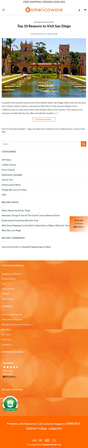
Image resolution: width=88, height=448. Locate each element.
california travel (52, 129)
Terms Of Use (8, 288)
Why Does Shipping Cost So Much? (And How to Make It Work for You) (36, 225)
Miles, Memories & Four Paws (16, 210)
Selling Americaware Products (16, 324)
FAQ (4, 194)
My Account (7, 298)
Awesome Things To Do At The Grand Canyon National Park (31, 215)
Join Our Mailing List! (12, 314)
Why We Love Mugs (11, 230)
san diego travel (39, 129)
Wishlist (6, 293)
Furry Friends (8, 169)
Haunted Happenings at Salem (36, 246)
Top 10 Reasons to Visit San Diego (44, 26)
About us (6, 339)
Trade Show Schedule (12, 319)
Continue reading (44, 119)
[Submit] (83, 144)
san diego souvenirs (65, 129)
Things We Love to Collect (14, 189)
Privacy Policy (8, 278)
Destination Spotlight (12, 174)
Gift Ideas (6, 159)
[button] (3, 10)
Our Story (6, 334)
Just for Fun (7, 179)
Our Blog (6, 329)
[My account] (79, 9)
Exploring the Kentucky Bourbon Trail (20, 220)
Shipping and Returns (12, 273)
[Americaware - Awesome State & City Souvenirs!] (44, 10)
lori (55, 34)
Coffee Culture (9, 164)
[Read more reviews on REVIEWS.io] (9, 377)
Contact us (7, 344)
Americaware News (11, 184)
